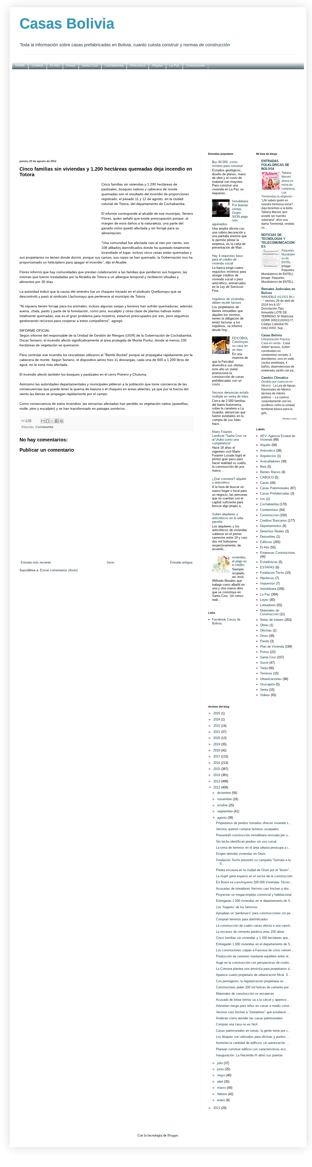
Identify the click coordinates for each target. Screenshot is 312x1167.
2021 (217, 732)
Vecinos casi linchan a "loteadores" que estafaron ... (253, 1012)
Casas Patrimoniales (274, 488)
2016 (217, 763)
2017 (217, 756)
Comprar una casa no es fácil (236, 1024)
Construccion (269, 515)
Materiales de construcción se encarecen (245, 993)
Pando (264, 641)
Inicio (110, 562)
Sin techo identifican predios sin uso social (246, 841)
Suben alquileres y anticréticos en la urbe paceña (227, 518)
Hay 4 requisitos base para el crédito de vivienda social (227, 259)
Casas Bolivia (67, 23)
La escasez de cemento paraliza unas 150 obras (250, 932)
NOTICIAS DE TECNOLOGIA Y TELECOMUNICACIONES (277, 240)
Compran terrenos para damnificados (242, 919)
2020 (217, 738)
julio (220, 1063)
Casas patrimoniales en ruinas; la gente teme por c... (253, 1030)
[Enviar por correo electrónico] (42, 420)
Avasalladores (270, 461)
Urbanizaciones (271, 679)
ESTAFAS (267, 567)
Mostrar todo (290, 418)
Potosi (70, 65)
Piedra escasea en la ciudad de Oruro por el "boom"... (254, 870)
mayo (221, 1075)
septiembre (225, 811)
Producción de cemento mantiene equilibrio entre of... (253, 956)
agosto (222, 817)
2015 (217, 769)
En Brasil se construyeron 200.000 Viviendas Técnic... (254, 882)
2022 (217, 726)
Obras (264, 625)
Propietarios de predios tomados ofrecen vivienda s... (253, 823)
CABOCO (267, 477)
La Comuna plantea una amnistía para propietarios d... (254, 969)
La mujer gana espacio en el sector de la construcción (254, 876)
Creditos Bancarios (273, 520)
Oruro (264, 636)
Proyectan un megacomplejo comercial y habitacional (253, 894)
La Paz (174, 65)
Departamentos (271, 526)
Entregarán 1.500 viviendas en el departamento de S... (254, 901)
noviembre (225, 799)
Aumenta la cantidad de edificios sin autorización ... (252, 1043)
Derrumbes (267, 536)
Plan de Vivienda (272, 646)
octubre (223, 805)
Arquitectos (268, 456)
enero (221, 1100)
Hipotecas (267, 578)
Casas (264, 483)
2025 (217, 713)
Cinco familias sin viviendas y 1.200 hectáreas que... (253, 938)
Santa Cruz (90, 65)
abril (220, 1081)
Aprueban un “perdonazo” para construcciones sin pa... (254, 913)
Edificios (266, 542)
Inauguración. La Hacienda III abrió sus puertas (249, 1055)
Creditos (37, 65)
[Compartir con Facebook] (56, 420)
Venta (264, 689)
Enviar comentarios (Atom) (59, 570)
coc (262, 499)
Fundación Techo (272, 572)
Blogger (172, 1135)
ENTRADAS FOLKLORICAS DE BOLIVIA (275, 165)
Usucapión (267, 684)
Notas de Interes (271, 620)
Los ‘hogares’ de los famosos (236, 907)
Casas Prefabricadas (275, 493)
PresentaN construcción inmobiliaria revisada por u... (253, 835)
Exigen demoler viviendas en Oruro (240, 854)
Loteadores (268, 605)
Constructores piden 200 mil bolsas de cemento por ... (254, 987)
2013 (217, 781)
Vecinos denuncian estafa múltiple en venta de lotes (230, 394)
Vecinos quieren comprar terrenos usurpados (247, 829)
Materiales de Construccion (269, 612)
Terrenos (266, 673)
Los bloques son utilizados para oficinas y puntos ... (253, 1037)
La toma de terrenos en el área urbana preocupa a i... (253, 847)
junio (221, 1069)
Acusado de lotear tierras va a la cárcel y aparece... (252, 1000)
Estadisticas (269, 562)
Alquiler (157, 65)
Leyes (264, 600)
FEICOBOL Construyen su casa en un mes (240, 343)
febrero (222, 1094)
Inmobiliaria (268, 589)
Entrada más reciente (36, 562)
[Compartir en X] (52, 420)
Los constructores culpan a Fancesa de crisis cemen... (255, 950)
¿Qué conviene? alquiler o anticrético (229, 481)
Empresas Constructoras (277, 552)
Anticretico (137, 65)
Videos (265, 695)
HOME (20, 65)
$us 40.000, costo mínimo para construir (227, 164)
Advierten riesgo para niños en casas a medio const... (254, 1006)
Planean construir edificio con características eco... (252, 1049)
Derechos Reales (272, 531)
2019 (217, 744)
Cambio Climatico (274, 377)
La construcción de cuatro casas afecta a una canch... (254, 925)
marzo (222, 1087)
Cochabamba (114, 65)
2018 (217, 750)
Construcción (195, 65)
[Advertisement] (158, 111)
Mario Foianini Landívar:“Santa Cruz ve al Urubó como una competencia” (229, 437)
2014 (217, 775)
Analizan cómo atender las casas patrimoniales (249, 1018)
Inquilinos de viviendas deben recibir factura (228, 301)
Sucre (264, 662)
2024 (217, 719)
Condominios (269, 510)
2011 (217, 1108)
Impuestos (267, 583)
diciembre (224, 793)
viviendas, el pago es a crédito (239, 561)
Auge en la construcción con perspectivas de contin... (254, 962)
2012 (217, 787)
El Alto (54, 65)
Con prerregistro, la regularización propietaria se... (251, 981)
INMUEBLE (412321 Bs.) (277, 297)
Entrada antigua (181, 562)
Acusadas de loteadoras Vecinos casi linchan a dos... (254, 888)
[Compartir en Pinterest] (61, 420)
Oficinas (266, 630)
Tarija (264, 668)
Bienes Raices (270, 472)
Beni (263, 466)
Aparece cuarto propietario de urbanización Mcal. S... (253, 975)
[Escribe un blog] (47, 420)
